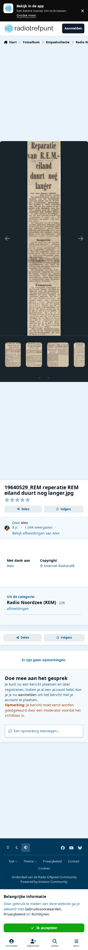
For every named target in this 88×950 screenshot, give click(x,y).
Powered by (44, 882)
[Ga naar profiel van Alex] (7, 528)
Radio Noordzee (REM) (31, 602)
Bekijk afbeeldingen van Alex (35, 533)
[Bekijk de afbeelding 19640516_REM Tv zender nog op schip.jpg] (34, 355)
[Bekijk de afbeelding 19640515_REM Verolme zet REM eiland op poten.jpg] (13, 355)
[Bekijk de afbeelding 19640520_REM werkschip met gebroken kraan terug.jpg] (79, 355)
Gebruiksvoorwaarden (43, 909)
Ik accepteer (46, 927)
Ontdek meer (11, 10)
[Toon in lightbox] (44, 238)
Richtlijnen (40, 914)
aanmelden (27, 694)
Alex (24, 522)
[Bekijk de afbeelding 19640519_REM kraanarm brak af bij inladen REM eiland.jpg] (58, 355)
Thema (28, 861)
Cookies (44, 868)
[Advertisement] (44, 92)
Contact (73, 861)
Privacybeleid (52, 861)
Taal (12, 861)
